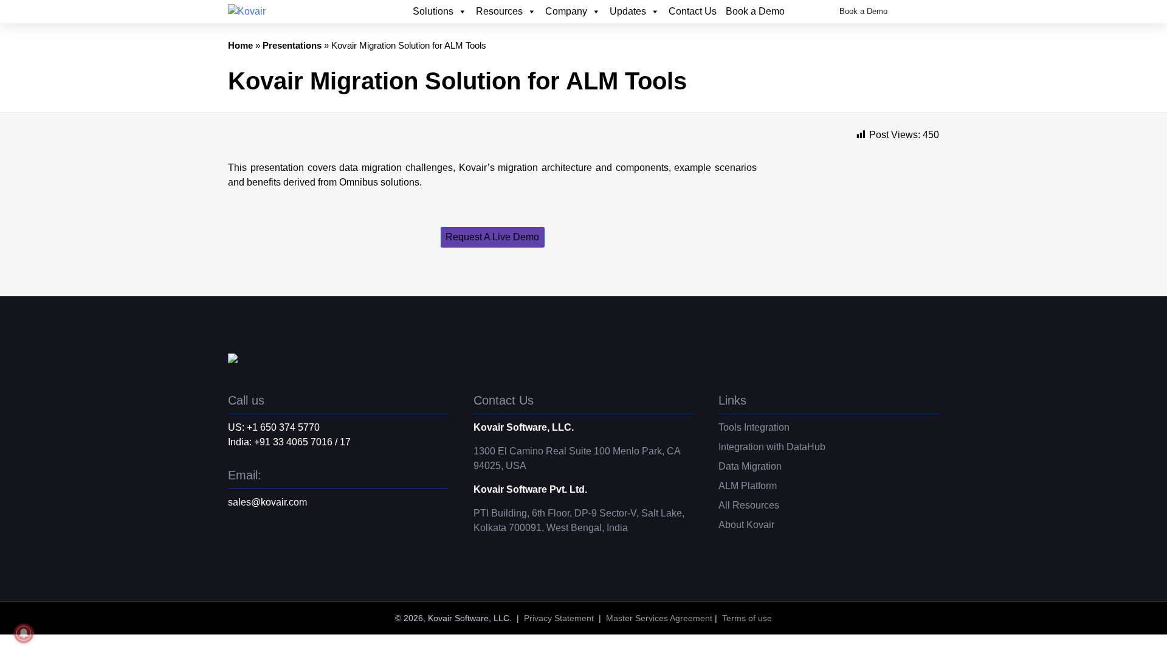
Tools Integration (754, 427)
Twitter (237, 549)
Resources (499, 11)
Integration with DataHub (771, 447)
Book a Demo (755, 11)
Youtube (286, 549)
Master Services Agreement (659, 618)
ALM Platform (747, 486)
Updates (628, 11)
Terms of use (747, 618)
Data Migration (750, 466)
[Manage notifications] (23, 633)
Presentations (292, 45)
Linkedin (261, 549)
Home (240, 45)
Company (566, 11)
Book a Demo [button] (863, 11)
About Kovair (746, 525)
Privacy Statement (559, 618)
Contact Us (693, 11)
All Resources (748, 505)
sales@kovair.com (267, 502)
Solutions (433, 11)
